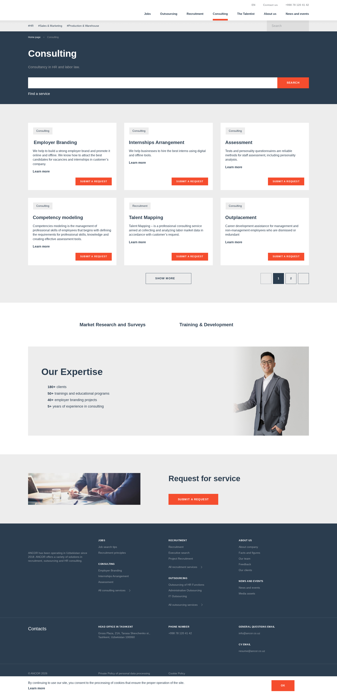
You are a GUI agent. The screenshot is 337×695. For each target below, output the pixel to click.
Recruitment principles (112, 552)
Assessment (238, 142)
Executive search (179, 552)
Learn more (42, 171)
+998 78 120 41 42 (297, 4)
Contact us (270, 4)
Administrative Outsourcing (185, 590)
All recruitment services (182, 567)
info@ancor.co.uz (249, 633)
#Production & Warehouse (83, 25)
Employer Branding (55, 142)
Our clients (245, 570)
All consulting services (111, 590)
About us (270, 13)
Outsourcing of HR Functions (186, 584)
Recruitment (195, 13)
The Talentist (246, 13)
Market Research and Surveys (112, 324)
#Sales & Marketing (50, 25)
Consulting (220, 13)
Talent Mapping (146, 217)
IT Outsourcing (177, 596)
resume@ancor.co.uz (252, 651)
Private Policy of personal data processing (124, 673)
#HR (31, 25)
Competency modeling (58, 217)
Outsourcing (168, 13)
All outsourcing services (183, 604)
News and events (297, 13)
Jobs (147, 13)
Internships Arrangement (156, 142)
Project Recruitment (180, 558)
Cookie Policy (176, 673)
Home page (34, 37)
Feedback (245, 564)
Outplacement (240, 217)
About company (248, 546)
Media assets (247, 593)
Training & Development (206, 324)
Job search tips (107, 546)
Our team (244, 558)
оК (283, 685)
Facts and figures (249, 552)
